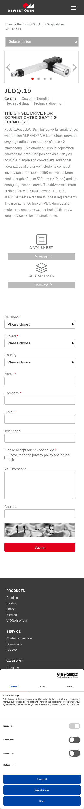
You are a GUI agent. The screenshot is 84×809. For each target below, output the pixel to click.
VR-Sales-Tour (16, 620)
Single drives (55, 24)
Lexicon (11, 650)
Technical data (17, 103)
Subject (11, 336)
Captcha (10, 507)
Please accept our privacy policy (30, 450)
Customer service (19, 638)
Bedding (12, 597)
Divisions (12, 317)
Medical (11, 615)
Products (23, 24)
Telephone (12, 431)
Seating (38, 24)
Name (10, 374)
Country (10, 355)
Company (12, 393)
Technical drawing (47, 103)
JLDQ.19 (15, 28)
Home (9, 24)
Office (10, 609)
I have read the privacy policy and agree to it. (39, 457)
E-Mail (10, 412)
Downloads (14, 644)
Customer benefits (35, 98)
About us (12, 668)
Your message (15, 469)
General (10, 98)
